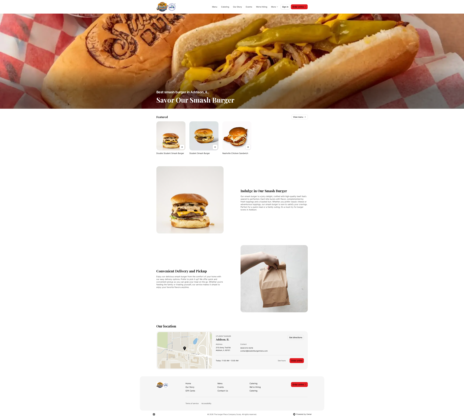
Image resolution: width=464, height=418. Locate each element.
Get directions (295, 337)
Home (188, 383)
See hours (282, 361)
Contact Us (223, 390)
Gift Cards (190, 390)
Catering (225, 7)
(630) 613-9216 (246, 348)
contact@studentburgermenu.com (254, 351)
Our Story (237, 7)
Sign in (285, 7)
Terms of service (192, 403)
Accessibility (206, 403)
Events (249, 7)
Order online (296, 360)
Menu (214, 7)
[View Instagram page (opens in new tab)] (153, 414)
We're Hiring (261, 7)
